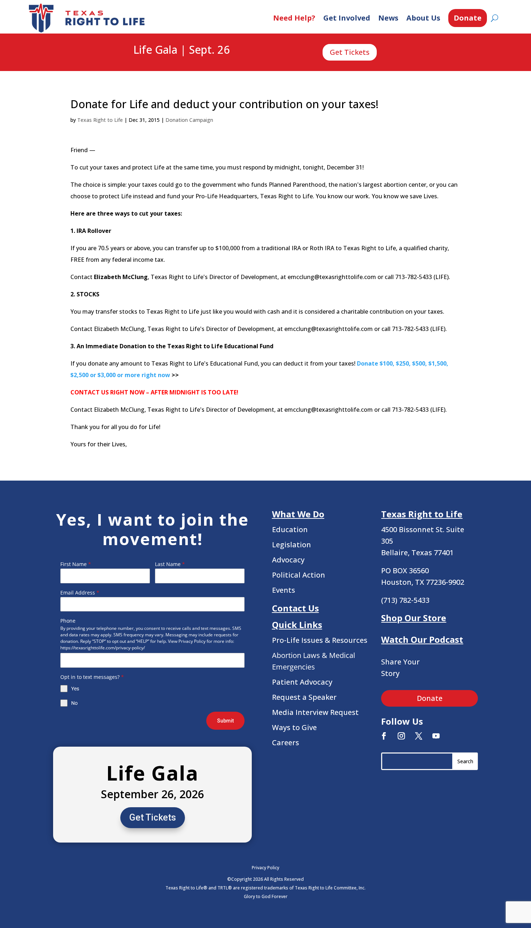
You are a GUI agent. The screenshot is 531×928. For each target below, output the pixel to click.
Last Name (170, 564)
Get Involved (346, 18)
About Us (423, 18)
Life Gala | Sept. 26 (181, 50)
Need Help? (294, 18)
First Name (75, 564)
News (388, 18)
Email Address (79, 592)
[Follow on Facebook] (384, 736)
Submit (225, 721)
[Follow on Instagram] (401, 736)
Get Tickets (350, 52)
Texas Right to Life (100, 119)
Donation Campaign (189, 119)
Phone (67, 620)
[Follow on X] (418, 736)
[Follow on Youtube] (436, 736)
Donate (468, 18)
